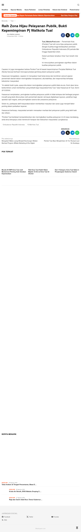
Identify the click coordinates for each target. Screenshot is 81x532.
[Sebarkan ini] (63, 35)
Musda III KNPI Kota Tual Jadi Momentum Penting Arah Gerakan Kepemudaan (14, 172)
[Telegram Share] (72, 35)
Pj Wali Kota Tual (33, 125)
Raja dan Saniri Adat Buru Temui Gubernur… (25, 499)
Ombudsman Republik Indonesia (14, 125)
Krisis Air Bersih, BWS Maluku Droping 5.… (25, 491)
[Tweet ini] (68, 35)
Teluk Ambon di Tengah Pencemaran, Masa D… (19, 484)
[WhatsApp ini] (77, 35)
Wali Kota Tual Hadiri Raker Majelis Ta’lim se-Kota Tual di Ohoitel (38, 172)
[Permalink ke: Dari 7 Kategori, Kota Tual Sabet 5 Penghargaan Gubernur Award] (67, 161)
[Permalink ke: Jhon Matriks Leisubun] (4, 35)
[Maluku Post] (40, 4)
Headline (5, 482)
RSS (5, 520)
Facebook (7, 517)
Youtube (56, 517)
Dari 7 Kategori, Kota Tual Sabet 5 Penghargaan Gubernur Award (67, 171)
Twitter (31, 517)
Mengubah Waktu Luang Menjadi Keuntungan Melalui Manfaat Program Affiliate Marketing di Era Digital (19, 141)
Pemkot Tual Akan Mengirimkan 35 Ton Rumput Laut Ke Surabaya (61, 141)
